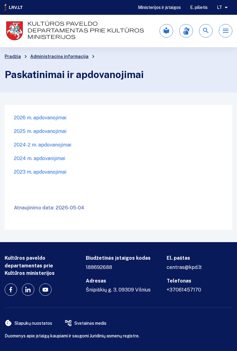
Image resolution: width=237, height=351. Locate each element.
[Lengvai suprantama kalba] (166, 31)
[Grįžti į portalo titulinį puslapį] (14, 7)
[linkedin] (28, 289)
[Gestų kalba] (186, 31)
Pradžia (13, 56)
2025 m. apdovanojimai (40, 131)
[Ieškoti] (206, 31)
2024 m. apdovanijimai (39, 158)
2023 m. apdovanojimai (40, 172)
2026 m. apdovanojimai (40, 118)
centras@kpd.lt (184, 267)
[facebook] (11, 289)
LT (219, 7)
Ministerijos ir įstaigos (159, 7)
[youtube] (45, 289)
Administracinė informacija (59, 56)
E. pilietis (199, 7)
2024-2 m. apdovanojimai (42, 145)
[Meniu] (225, 31)
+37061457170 (184, 290)
